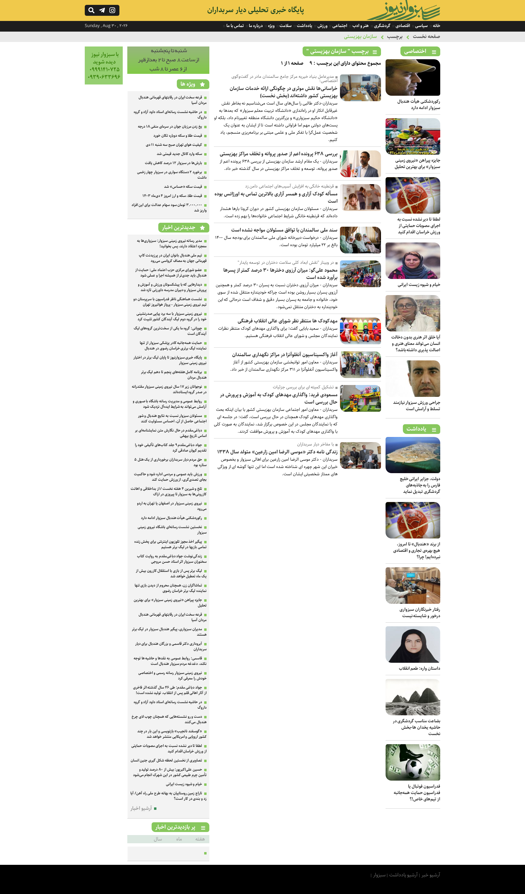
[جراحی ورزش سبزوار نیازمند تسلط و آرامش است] (413, 395)
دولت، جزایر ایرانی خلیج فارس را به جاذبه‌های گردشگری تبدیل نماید (420, 485)
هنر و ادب (360, 25)
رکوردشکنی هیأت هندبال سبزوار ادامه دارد (418, 105)
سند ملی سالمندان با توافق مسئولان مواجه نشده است (284, 230)
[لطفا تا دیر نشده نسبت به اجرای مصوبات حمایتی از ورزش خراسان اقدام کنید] (413, 212)
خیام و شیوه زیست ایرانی (419, 284)
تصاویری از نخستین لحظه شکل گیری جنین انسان (166, 760)
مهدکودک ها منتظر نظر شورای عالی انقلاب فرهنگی (288, 321)
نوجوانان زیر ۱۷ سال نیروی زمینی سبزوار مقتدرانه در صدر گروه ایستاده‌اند (169, 389)
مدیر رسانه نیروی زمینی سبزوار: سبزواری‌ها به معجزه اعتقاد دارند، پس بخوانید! (172, 243)
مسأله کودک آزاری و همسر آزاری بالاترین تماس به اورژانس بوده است (276, 197)
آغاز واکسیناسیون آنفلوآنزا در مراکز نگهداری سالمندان (285, 355)
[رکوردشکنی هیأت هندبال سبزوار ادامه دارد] (413, 94)
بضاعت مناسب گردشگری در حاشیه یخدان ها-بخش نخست (416, 727)
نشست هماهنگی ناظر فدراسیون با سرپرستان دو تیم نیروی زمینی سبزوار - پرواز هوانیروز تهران (170, 302)
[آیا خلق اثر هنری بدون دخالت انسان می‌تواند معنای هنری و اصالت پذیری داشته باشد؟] (413, 330)
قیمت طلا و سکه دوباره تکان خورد (177, 135)
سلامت (285, 25)
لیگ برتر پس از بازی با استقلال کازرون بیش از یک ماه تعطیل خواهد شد (171, 573)
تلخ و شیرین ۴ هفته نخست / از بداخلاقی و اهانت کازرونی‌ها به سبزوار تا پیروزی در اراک (169, 491)
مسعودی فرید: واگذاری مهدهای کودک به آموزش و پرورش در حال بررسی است (279, 398)
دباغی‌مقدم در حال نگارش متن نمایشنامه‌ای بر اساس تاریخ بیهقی (171, 433)
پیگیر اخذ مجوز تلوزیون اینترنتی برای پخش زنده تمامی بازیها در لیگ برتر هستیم (170, 544)
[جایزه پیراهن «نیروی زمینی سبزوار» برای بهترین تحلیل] (413, 153)
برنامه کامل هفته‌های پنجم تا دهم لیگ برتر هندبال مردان (174, 375)
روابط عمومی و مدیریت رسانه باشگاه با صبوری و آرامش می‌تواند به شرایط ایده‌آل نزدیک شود (170, 404)
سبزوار (379, 875)
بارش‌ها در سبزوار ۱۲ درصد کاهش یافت (173, 163)
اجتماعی (339, 25)
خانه (436, 25)
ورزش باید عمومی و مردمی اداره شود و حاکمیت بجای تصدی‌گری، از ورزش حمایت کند (170, 477)
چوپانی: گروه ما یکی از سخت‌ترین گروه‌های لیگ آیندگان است (170, 331)
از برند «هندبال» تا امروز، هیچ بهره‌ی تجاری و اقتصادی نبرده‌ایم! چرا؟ (416, 551)
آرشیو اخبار (141, 808)
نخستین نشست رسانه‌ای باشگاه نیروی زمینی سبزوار (172, 530)
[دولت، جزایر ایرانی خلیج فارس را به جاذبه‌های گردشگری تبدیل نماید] (413, 472)
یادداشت (304, 25)
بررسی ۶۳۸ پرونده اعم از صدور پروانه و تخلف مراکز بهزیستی (279, 154)
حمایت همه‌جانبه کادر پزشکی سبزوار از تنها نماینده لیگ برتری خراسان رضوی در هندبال (173, 346)
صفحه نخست (426, 37)
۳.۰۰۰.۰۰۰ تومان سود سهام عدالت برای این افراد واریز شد (169, 208)
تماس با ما (234, 25)
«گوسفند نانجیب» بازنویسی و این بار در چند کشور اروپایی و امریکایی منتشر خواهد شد (172, 734)
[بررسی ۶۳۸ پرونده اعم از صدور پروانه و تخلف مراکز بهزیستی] (360, 176)
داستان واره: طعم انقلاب (419, 668)
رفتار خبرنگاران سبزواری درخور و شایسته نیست (420, 613)
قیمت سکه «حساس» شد (183, 187)
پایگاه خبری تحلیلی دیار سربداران (255, 10)
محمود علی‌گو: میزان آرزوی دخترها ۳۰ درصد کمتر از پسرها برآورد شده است (280, 274)
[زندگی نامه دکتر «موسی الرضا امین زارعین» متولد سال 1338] (360, 467)
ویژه (271, 25)
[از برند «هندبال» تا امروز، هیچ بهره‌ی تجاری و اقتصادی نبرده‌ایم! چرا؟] (413, 537)
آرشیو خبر (430, 875)
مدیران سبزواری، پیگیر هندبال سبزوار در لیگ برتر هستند (169, 632)
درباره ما (255, 25)
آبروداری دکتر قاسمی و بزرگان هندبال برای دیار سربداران (171, 646)
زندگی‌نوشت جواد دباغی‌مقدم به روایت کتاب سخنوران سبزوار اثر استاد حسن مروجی (172, 559)
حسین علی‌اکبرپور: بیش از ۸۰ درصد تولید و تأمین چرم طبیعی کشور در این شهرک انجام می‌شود (170, 772)
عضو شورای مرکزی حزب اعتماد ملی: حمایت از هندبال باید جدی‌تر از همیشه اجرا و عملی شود (171, 273)
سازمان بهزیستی (360, 37)
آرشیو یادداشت (403, 875)
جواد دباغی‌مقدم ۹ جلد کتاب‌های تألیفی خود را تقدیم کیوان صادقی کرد (171, 448)
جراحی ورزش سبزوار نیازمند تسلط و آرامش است (416, 406)
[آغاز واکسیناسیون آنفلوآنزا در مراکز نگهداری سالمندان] (360, 377)
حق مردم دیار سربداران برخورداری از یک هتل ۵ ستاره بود (170, 462)
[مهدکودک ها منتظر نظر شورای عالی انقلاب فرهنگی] (360, 343)
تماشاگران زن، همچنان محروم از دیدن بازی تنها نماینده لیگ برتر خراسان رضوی (171, 588)
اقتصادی (402, 25)
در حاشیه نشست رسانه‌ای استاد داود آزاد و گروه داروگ (170, 115)
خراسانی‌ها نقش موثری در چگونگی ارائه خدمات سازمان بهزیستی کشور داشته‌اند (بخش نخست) (284, 92)
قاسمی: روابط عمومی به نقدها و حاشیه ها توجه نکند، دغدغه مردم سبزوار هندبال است (170, 661)
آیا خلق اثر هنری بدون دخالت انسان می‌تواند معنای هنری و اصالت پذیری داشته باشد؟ (415, 344)
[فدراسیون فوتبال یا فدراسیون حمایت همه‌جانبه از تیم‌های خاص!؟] (413, 779)
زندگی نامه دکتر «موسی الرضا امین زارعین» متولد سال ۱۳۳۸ (277, 452)
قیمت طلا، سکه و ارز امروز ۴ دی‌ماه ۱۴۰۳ (172, 196)
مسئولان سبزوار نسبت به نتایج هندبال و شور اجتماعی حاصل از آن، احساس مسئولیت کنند (172, 419)
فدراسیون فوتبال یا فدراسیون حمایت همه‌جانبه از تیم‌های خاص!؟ (417, 793)
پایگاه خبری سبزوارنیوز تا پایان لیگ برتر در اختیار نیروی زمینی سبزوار (170, 360)
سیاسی (421, 25)
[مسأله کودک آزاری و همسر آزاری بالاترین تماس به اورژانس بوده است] (360, 209)
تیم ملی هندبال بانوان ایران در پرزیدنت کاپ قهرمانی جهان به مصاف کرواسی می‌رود (173, 258)
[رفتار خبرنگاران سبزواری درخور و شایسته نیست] (413, 602)
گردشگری (381, 25)
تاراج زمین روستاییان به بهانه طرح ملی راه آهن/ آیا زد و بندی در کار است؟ (168, 796)
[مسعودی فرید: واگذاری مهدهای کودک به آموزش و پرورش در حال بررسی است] (360, 410)
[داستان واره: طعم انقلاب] (413, 661)
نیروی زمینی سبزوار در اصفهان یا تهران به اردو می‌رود (172, 506)
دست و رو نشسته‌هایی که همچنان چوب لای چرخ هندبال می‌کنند (169, 719)
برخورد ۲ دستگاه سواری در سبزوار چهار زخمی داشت (172, 175)
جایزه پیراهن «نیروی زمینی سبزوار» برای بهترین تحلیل (417, 163)
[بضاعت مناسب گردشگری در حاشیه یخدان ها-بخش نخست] (413, 714)
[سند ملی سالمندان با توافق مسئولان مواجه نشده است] (360, 252)
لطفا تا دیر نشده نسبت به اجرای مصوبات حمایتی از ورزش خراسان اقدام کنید (418, 226)
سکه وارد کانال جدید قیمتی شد (179, 154)
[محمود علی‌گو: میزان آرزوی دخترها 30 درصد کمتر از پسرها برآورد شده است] (360, 286)
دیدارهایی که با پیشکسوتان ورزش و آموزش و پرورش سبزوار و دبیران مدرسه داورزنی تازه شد (172, 287)
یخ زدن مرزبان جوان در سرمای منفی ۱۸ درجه (170, 126)
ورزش (322, 25)
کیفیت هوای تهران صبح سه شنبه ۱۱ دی (174, 145)
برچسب (395, 37)
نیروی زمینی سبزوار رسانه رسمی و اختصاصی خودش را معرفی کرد (172, 676)
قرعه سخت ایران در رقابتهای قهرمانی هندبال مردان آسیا (173, 100)
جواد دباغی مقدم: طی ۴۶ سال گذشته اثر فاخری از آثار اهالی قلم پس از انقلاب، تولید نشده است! (170, 690)
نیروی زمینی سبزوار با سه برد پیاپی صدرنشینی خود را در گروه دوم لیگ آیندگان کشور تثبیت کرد (171, 316)
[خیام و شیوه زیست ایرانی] (413, 277)
